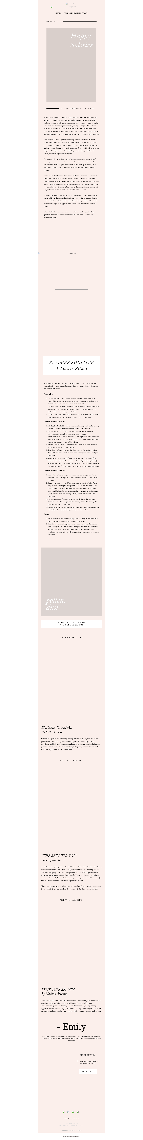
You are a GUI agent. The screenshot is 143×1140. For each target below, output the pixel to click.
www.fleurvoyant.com (71, 1119)
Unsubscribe (64, 1130)
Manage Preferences (76, 1130)
